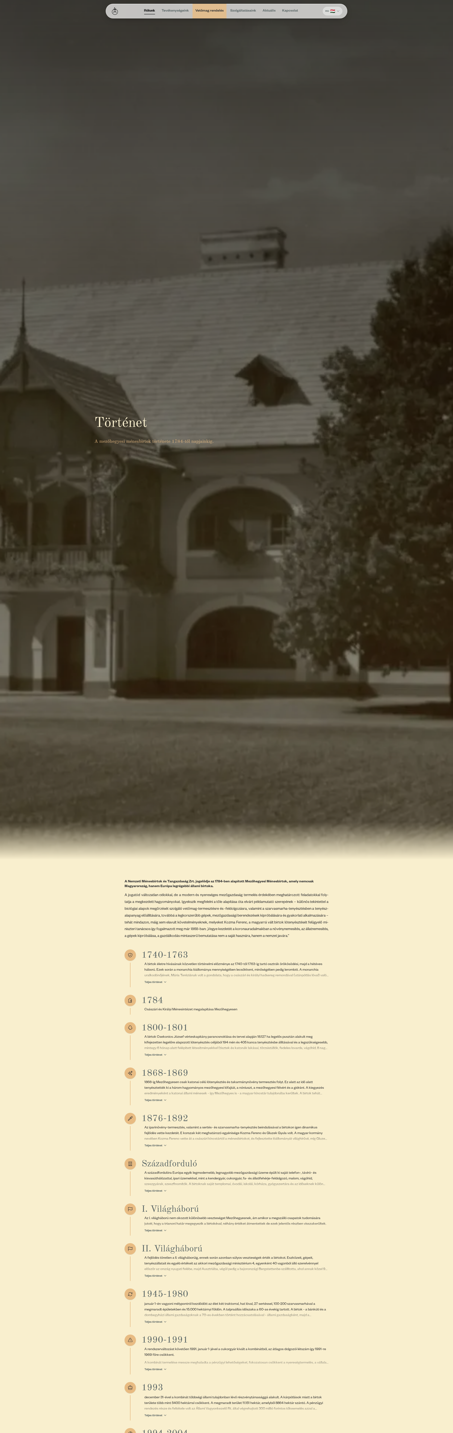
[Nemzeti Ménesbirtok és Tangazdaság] (115, 11)
